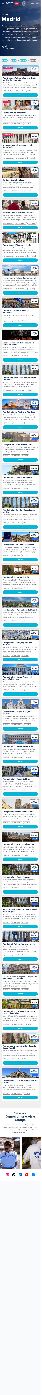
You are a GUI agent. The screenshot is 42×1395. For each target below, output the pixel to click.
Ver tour (20, 95)
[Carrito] (27, 3)
